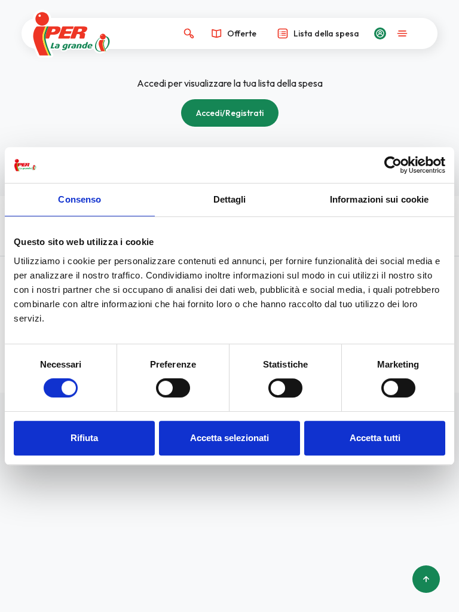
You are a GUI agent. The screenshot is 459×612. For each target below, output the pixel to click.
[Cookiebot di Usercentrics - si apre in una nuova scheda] (393, 165)
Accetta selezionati (229, 438)
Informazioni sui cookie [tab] (379, 199)
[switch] (173, 387)
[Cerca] (189, 33)
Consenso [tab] (79, 199)
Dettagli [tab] (229, 199)
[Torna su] (426, 579)
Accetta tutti (375, 438)
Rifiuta (84, 438)
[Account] (380, 33)
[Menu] (402, 33)
